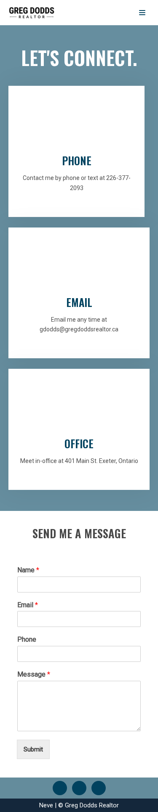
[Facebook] (60, 787)
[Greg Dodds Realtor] (31, 12)
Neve (46, 805)
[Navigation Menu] (142, 12)
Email (27, 605)
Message (33, 674)
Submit (33, 749)
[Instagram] (98, 787)
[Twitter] (79, 787)
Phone (26, 639)
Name (28, 570)
